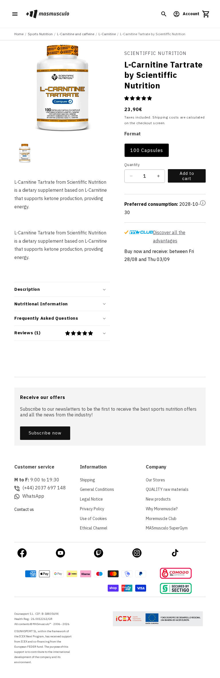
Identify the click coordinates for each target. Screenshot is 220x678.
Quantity (132, 164)
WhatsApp (33, 496)
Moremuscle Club (161, 518)
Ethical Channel (93, 528)
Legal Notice (91, 499)
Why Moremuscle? (162, 508)
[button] (164, 14)
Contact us (24, 509)
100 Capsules (146, 150)
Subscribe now (45, 433)
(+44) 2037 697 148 (44, 488)
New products (158, 499)
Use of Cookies (93, 518)
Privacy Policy (92, 508)
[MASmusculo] (47, 14)
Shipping (87, 480)
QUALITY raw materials (167, 489)
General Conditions (97, 489)
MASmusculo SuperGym (167, 528)
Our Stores (155, 480)
